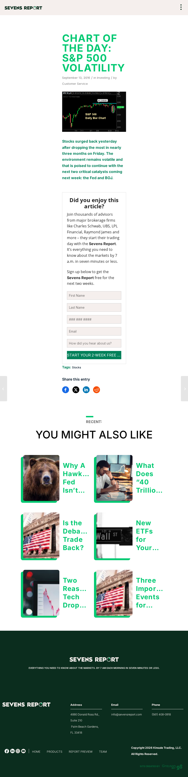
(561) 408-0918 (161, 714)
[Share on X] (75, 389)
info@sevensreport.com (126, 714)
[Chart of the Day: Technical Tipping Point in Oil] (3, 388)
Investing (103, 77)
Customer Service (75, 83)
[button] (181, 8)
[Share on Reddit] (96, 389)
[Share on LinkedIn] (86, 389)
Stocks (76, 367)
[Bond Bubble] (184, 388)
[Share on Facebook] (65, 389)
